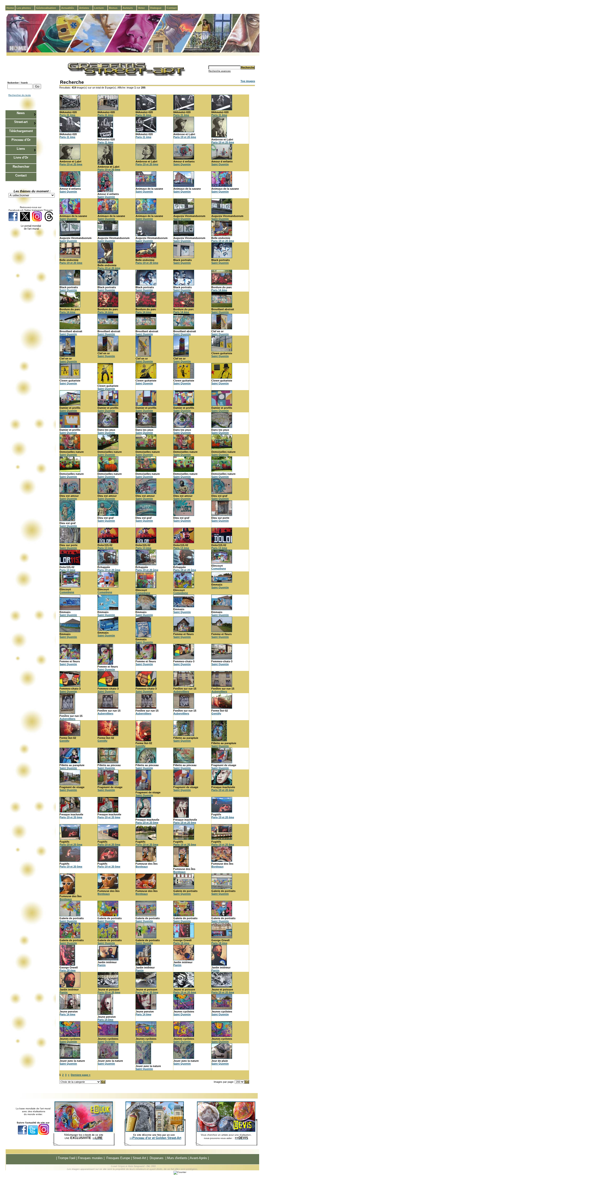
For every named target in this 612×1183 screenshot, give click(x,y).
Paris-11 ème (67, 115)
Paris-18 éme (181, 943)
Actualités (69, 7)
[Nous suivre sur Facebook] (13, 220)
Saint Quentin (182, 164)
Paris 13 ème (105, 548)
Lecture (101, 7)
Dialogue (157, 7)
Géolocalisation (48, 7)
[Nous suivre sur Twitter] (25, 220)
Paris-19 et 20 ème (184, 137)
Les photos (25, 7)
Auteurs (130, 7)
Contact (172, 7)
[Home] (132, 51)
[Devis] (226, 1130)
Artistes (86, 7)
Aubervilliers (181, 691)
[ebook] (84, 1130)
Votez (143, 7)
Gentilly (216, 713)
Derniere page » (80, 1074)
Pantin (102, 965)
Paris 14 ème (219, 290)
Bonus (115, 7)
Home (10, 7)
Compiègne (218, 568)
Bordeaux (142, 866)
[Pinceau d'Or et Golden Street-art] (155, 1130)
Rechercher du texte (19, 95)
